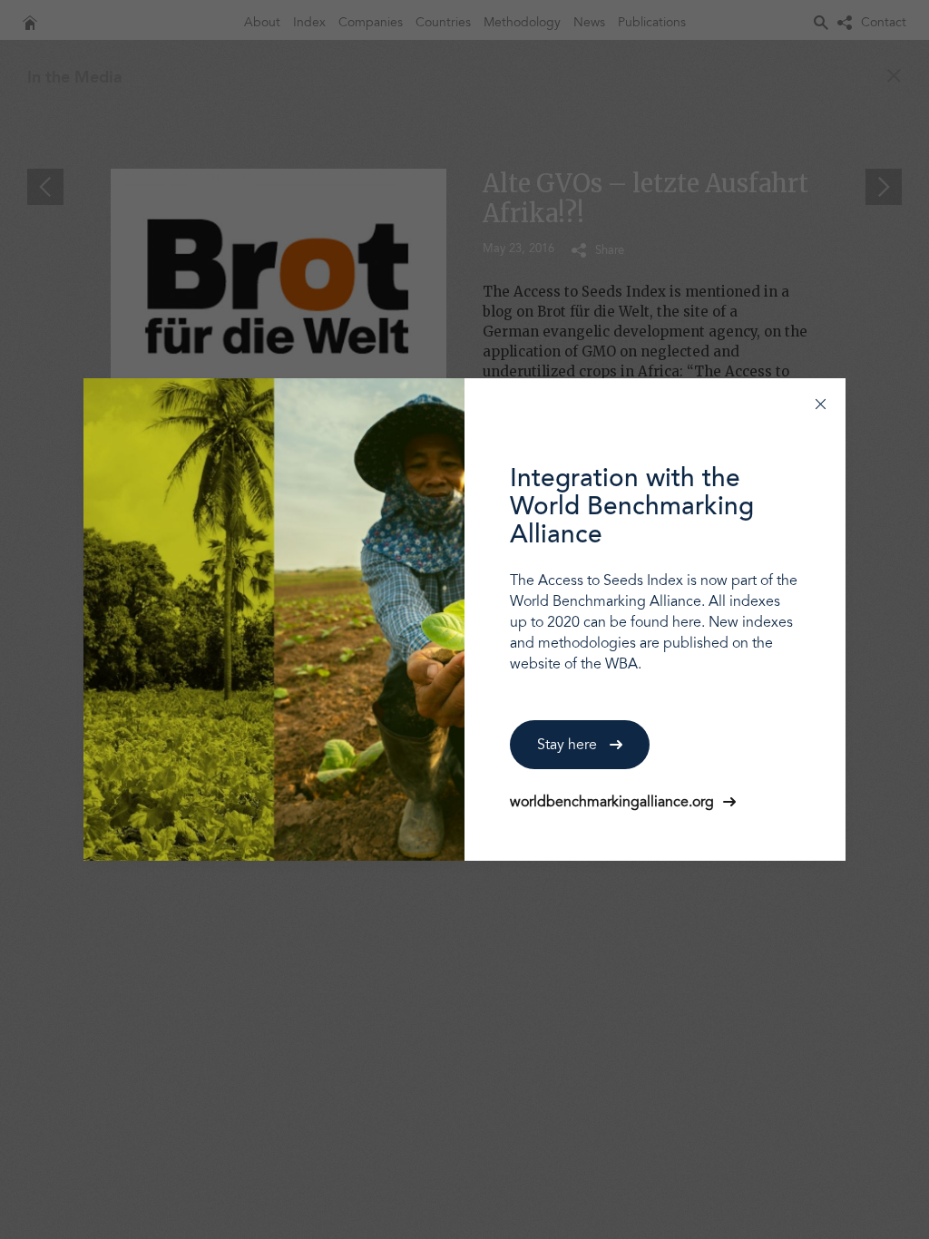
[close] (820, 403)
